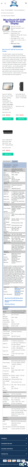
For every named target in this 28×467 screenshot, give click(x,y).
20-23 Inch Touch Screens (7, 13)
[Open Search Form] (5, 3)
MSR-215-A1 (18, 288)
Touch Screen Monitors (19, 10)
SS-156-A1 (17, 293)
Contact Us (4, 454)
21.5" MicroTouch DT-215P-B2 (8, 15)
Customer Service (6, 443)
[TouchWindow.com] (14, 3)
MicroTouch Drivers (10, 304)
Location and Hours (7, 448)
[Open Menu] (2, 3)
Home (2, 10)
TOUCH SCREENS (9, 10)
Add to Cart (8, 118)
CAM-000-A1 (18, 291)
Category (4, 438)
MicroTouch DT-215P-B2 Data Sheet (14, 298)
